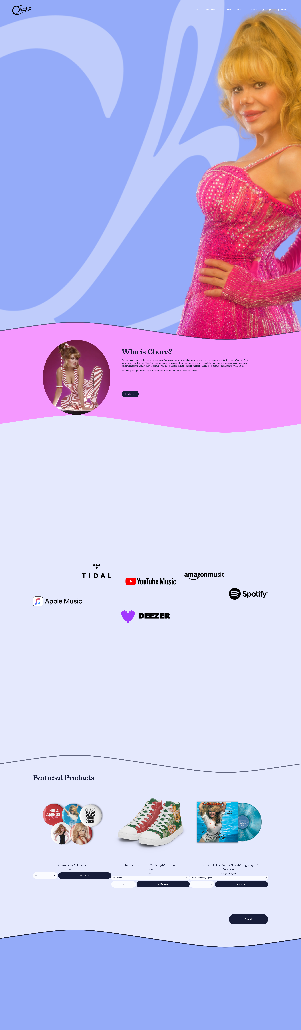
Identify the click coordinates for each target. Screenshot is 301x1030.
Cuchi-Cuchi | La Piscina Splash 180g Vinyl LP (229, 865)
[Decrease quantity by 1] (36, 876)
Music (229, 10)
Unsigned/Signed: (229, 873)
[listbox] (282, 9)
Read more (130, 394)
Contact (253, 10)
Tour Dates (210, 10)
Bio (221, 10)
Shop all (248, 919)
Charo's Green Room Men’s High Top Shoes (150, 865)
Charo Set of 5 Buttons (72, 865)
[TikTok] (263, 10)
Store (198, 10)
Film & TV (241, 10)
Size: (150, 873)
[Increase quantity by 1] (54, 876)
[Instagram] (270, 10)
